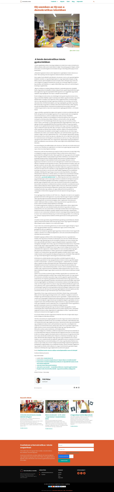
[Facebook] (78, 473)
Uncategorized (39, 387)
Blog (73, 1)
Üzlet (68, 1)
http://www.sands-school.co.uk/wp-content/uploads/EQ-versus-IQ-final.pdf (57, 350)
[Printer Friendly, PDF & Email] (74, 50)
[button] (94, 1)
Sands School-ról (48, 358)
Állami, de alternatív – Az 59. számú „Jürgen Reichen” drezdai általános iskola (55, 417)
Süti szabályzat (69, 490)
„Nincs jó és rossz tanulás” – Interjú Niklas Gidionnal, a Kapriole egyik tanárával (57, 367)
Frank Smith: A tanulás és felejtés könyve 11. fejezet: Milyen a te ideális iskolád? (56, 360)
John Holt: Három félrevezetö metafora (47, 365)
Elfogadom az (69, 453)
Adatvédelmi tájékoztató (57, 490)
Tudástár (53, 1)
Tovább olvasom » (24, 428)
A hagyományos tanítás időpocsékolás (81, 415)
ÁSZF (64, 490)
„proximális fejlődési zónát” (49, 177)
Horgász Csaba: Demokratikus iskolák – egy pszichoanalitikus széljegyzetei (56, 369)
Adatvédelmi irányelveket (72, 453)
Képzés (62, 1)
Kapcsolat (80, 1)
